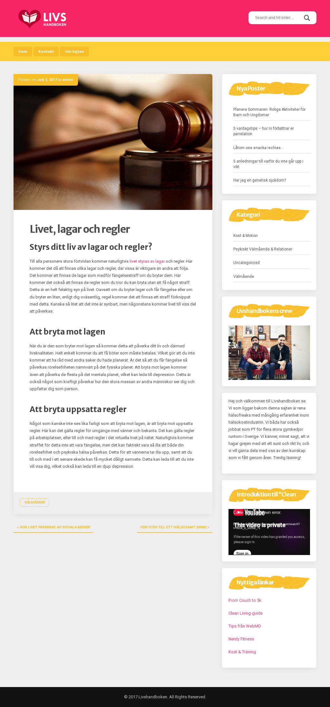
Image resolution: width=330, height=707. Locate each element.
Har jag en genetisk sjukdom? (259, 180)
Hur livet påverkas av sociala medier (55, 527)
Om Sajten (74, 51)
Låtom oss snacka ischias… (258, 148)
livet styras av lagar (147, 261)
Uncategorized (246, 262)
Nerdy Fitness (241, 638)
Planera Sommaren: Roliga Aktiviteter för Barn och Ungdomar (269, 112)
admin (68, 80)
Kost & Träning (242, 651)
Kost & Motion (245, 235)
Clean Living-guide (245, 613)
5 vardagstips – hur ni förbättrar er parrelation (263, 131)
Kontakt (46, 51)
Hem (22, 51)
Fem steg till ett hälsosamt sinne (173, 527)
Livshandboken (153, 696)
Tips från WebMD (244, 626)
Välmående (34, 502)
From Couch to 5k (244, 600)
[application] (269, 532)
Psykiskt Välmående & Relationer (262, 249)
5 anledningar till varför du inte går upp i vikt (268, 164)
